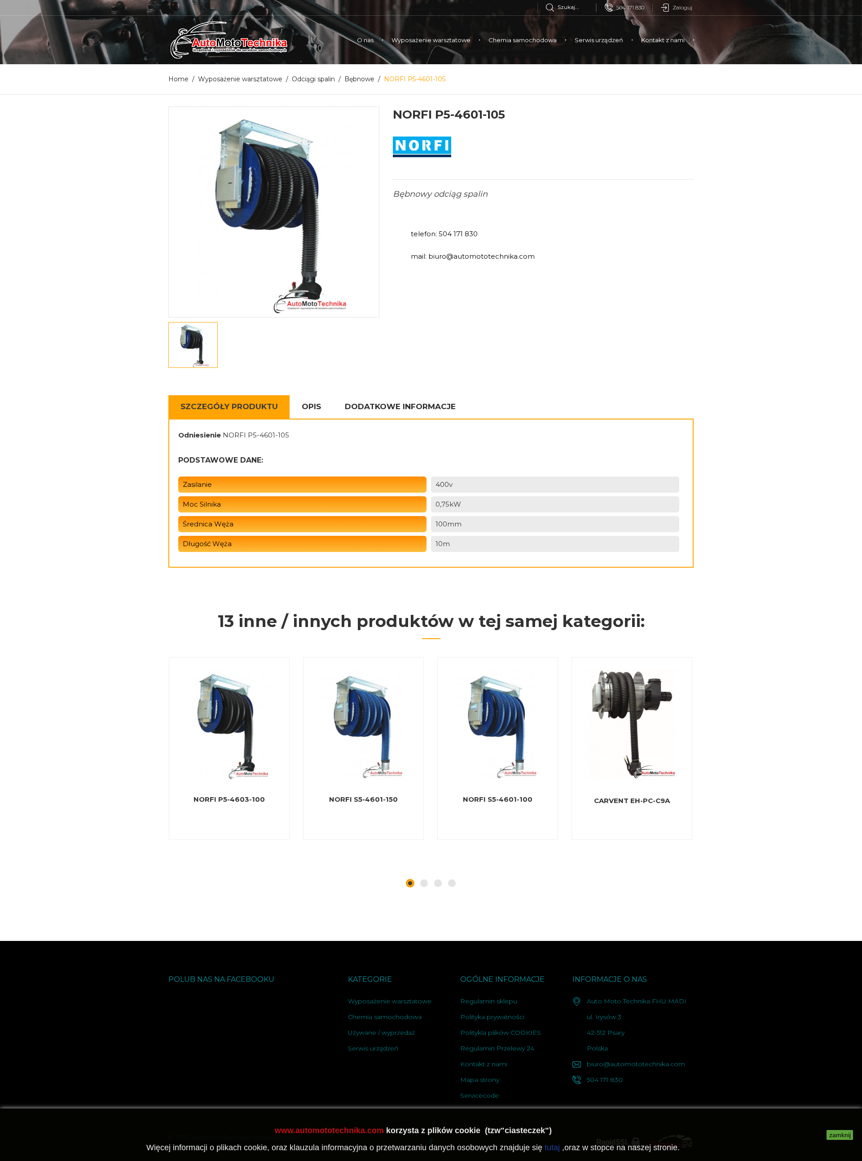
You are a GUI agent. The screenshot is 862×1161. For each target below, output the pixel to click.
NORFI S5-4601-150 (363, 799)
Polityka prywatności (492, 1017)
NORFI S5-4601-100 (497, 799)
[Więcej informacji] (254, 839)
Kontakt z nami (663, 40)
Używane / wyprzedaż (381, 1033)
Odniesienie (199, 435)
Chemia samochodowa (522, 40)
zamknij (840, 1135)
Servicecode (479, 1095)
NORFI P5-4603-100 (229, 799)
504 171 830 (630, 7)
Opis (311, 406)
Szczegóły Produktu (229, 406)
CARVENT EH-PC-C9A (632, 800)
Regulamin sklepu (488, 1001)
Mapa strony (479, 1080)
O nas (365, 40)
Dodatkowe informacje (400, 406)
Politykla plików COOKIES (500, 1033)
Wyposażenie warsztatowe (431, 40)
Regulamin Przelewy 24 (497, 1048)
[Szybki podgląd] (209, 839)
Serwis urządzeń (599, 40)
